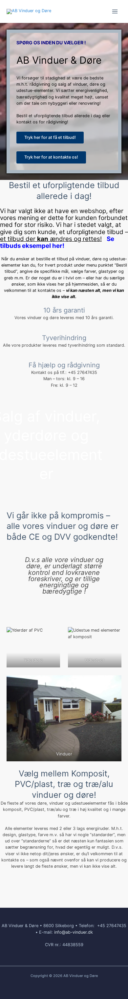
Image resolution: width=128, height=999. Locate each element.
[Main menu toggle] (115, 11)
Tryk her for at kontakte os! (51, 157)
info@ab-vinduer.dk (73, 932)
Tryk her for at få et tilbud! (50, 137)
